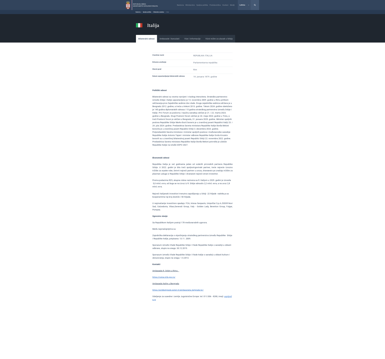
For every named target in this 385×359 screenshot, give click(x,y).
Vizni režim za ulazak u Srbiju (219, 39)
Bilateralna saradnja (158, 12)
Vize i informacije (192, 39)
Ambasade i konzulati (169, 39)
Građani (225, 5)
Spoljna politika (202, 5)
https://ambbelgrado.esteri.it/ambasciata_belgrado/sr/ (178, 290)
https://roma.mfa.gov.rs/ (163, 277)
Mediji (232, 5)
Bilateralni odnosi (146, 39)
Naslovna (180, 5)
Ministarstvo (190, 5)
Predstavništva (215, 5)
